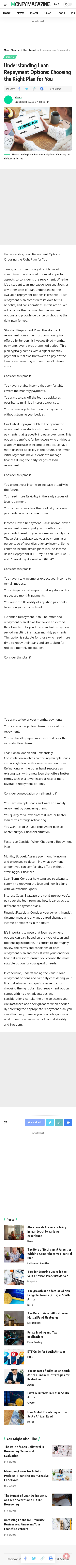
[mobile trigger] (7, 4)
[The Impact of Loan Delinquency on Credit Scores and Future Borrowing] (62, 1500)
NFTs (30, 1304)
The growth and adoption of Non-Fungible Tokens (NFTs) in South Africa (49, 1295)
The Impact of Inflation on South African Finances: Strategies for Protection (48, 1375)
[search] (49, 4)
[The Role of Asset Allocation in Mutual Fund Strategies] (14, 1318)
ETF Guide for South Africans (46, 1351)
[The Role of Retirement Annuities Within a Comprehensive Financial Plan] (14, 1254)
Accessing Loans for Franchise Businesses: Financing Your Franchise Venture (24, 1524)
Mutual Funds (34, 1322)
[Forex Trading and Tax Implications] (14, 1337)
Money (18, 97)
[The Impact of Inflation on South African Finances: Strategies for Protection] (14, 1376)
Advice (30, 1384)
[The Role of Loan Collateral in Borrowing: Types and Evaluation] (62, 1451)
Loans (10, 57)
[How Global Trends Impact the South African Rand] (14, 1417)
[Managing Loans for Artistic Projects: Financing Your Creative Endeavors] (62, 1475)
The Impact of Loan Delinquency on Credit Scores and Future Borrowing (25, 1500)
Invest (30, 1421)
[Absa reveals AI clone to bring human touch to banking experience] (14, 1232)
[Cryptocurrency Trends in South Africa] (14, 1398)
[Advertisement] (38, 207)
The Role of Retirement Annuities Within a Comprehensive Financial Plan (49, 1254)
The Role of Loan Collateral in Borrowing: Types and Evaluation (24, 1451)
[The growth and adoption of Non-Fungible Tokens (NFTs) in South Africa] (14, 1296)
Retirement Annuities (38, 1263)
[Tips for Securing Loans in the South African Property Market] (14, 1277)
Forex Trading (34, 1342)
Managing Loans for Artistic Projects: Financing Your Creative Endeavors (26, 1475)
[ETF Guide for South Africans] (14, 1357)
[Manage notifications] (66, 1556)
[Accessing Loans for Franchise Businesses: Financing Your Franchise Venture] (62, 1524)
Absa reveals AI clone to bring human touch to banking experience (46, 1231)
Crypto (31, 1402)
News (30, 1241)
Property (32, 1281)
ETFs (30, 1357)
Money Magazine (30, 4)
